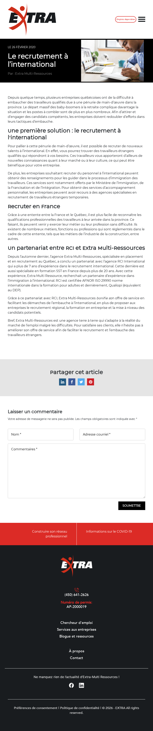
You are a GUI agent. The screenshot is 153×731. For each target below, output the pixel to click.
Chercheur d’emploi (76, 623)
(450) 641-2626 (77, 595)
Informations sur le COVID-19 (109, 531)
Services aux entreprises (76, 630)
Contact (76, 658)
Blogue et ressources (76, 636)
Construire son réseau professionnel (49, 534)
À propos (76, 651)
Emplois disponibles (126, 19)
